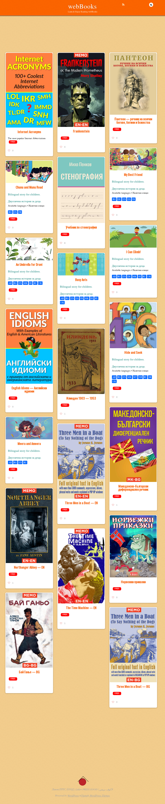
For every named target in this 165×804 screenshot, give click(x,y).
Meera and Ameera (29, 443)
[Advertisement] (82, 41)
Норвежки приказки (133, 581)
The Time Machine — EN (81, 607)
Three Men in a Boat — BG (133, 686)
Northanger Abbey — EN (29, 567)
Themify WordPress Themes (95, 795)
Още (13, 142)
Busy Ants (81, 279)
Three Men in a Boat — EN (81, 502)
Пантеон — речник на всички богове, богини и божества (133, 120)
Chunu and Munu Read (29, 187)
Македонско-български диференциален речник (133, 488)
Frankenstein (81, 131)
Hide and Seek (133, 352)
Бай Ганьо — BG (29, 671)
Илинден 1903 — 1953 (81, 398)
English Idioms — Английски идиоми (29, 389)
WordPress (73, 795)
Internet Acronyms (29, 131)
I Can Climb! (133, 251)
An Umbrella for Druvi (29, 264)
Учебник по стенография (81, 227)
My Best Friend (133, 174)
